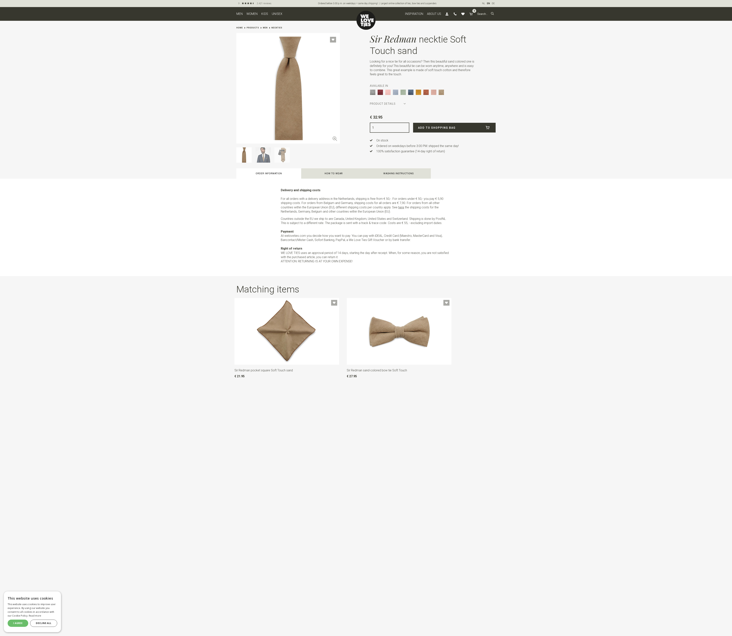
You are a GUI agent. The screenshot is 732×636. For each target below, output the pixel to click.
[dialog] (32, 611)
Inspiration (414, 14)
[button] (492, 14)
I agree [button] (17, 623)
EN (488, 3)
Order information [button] (269, 173)
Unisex (277, 14)
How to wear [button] (334, 173)
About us (434, 14)
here (401, 207)
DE (493, 3)
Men (239, 14)
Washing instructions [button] (398, 173)
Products (253, 28)
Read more (35, 615)
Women (252, 14)
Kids (264, 14)
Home (239, 28)
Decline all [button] (43, 623)
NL (483, 3)
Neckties (276, 28)
